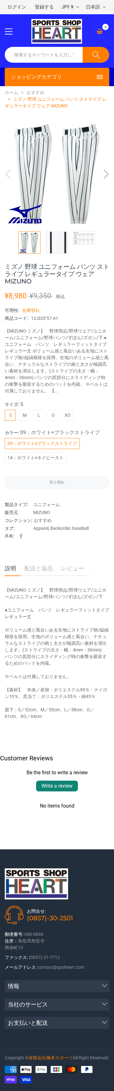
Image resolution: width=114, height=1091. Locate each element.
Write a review (57, 786)
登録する (44, 7)
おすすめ (43, 520)
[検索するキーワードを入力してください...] (96, 55)
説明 (10, 568)
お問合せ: (36, 911)
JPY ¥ (67, 7)
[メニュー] (13, 31)
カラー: (52, 432)
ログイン (16, 7)
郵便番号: (14, 934)
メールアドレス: (21, 967)
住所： (11, 940)
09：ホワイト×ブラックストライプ (42, 443)
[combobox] (44, 55)
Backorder (60, 528)
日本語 (93, 7)
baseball (80, 528)
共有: (9, 535)
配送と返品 (38, 568)
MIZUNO (41, 512)
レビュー (72, 568)
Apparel (40, 528)
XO (68, 415)
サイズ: (14, 404)
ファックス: (16, 957)
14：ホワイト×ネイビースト (36, 457)
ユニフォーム (46, 504)
